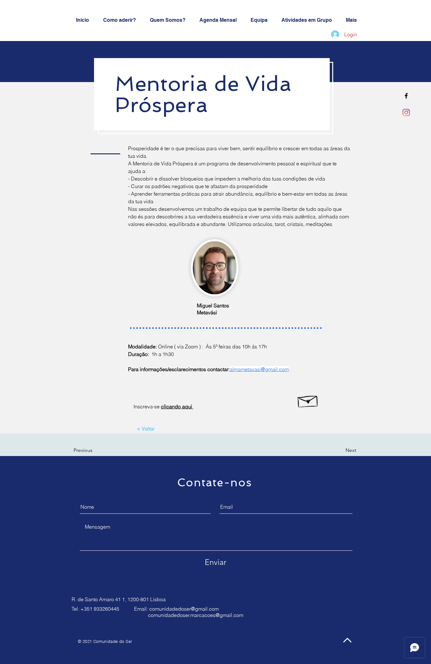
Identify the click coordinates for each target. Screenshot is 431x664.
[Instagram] (406, 112)
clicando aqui (177, 406)
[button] (92, 450)
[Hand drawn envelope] (308, 400)
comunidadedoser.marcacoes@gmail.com (195, 615)
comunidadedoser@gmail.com (184, 609)
